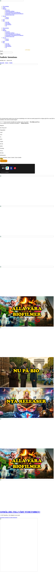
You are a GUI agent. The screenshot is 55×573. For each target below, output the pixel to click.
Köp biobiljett (8, 24)
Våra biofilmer (6, 6)
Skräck (6, 62)
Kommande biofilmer (9, 11)
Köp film (7, 22)
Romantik (2, 62)
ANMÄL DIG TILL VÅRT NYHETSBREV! (20, 512)
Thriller (10, 62)
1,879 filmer (27, 49)
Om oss (4, 16)
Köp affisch (7, 23)
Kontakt (7, 18)
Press (4, 19)
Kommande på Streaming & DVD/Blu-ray (14, 13)
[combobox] (6, 52)
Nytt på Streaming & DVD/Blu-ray (12, 12)
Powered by (5, 172)
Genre (4, 7)
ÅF (6, 25)
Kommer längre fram (9, 14)
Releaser (4, 8)
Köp (4, 20)
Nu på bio (7, 10)
